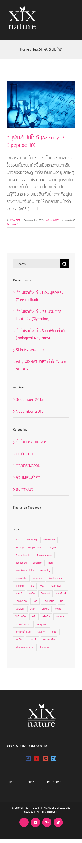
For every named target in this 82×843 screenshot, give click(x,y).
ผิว (61, 601)
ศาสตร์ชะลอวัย (28, 465)
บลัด (35, 601)
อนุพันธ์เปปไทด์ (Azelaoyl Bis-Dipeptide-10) (38, 141)
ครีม (42, 586)
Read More (11, 224)
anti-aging (32, 540)
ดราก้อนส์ (61, 593)
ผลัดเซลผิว (48, 601)
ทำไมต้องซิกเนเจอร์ (31, 442)
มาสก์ (32, 609)
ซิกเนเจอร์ (45, 593)
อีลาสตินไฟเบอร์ (23, 632)
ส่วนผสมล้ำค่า (52, 220)
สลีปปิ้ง (46, 617)
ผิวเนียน (20, 609)
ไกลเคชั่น (44, 647)
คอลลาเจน (56, 586)
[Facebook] (28, 758)
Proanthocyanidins (25, 570)
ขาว (32, 586)
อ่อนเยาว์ (41, 632)
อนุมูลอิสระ (42, 624)
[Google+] (45, 758)
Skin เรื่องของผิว (30, 350)
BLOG (41, 789)
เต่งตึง (19, 640)
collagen (52, 547)
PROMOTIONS (53, 782)
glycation (37, 563)
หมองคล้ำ (60, 617)
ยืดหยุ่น (45, 609)
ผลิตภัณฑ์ (24, 453)
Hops (50, 563)
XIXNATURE (15, 220)
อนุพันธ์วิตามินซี (23, 624)
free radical (21, 563)
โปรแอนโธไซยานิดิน (25, 647)
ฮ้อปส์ (54, 632)
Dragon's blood (44, 555)
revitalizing (45, 570)
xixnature (20, 586)
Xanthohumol (55, 578)
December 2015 (30, 399)
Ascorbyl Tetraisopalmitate (29, 547)
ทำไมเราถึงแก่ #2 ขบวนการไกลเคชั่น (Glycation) (38, 315)
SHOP (31, 782)
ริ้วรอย (58, 609)
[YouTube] (36, 758)
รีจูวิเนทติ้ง (21, 617)
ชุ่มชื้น (32, 593)
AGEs (18, 540)
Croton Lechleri (23, 555)
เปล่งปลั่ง (32, 640)
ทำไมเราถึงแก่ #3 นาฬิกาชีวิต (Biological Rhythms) (40, 334)
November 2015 (30, 411)
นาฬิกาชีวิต (21, 601)
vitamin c (37, 578)
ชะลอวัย (19, 593)
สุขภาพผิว (24, 489)
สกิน (34, 617)
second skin (21, 578)
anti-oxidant (49, 540)
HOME (12, 782)
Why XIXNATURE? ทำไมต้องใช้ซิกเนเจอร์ (41, 365)
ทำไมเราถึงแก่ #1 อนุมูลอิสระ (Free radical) (39, 296)
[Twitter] (53, 758)
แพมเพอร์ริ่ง (49, 640)
